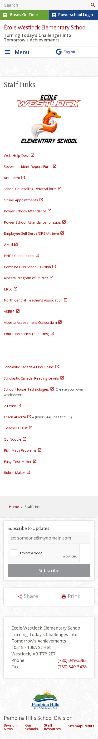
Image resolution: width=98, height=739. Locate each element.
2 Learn (12, 405)
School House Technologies (29, 389)
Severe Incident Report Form (30, 166)
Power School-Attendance (28, 211)
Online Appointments (23, 200)
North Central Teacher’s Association (36, 300)
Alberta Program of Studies (29, 277)
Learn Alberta (17, 417)
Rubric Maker (17, 472)
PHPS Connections (21, 255)
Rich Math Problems (23, 450)
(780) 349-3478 (72, 667)
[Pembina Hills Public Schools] (49, 700)
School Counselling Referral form (33, 188)
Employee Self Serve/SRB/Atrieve (34, 233)
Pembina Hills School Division (30, 266)
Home (14, 506)
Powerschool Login (72, 15)
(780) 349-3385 (72, 660)
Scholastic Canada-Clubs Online (31, 366)
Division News (10, 727)
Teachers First (18, 428)
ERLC (11, 289)
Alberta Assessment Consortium (33, 322)
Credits (88, 726)
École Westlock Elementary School (45, 27)
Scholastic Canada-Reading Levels (34, 378)
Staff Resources (52, 727)
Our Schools (31, 727)
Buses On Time (20, 15)
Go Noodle (15, 439)
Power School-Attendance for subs (35, 222)
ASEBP (12, 311)
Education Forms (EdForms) (29, 333)
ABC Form (14, 177)
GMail (11, 244)
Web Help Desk (19, 155)
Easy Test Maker (20, 461)
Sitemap (75, 726)
